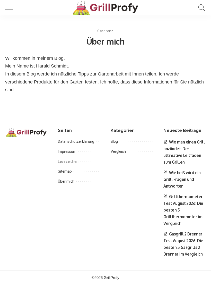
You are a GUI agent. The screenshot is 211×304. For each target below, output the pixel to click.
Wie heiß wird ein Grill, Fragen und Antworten (181, 179)
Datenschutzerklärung (76, 141)
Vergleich (118, 151)
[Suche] (200, 7)
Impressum (67, 151)
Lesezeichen (68, 161)
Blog (114, 141)
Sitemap (65, 171)
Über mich (66, 181)
